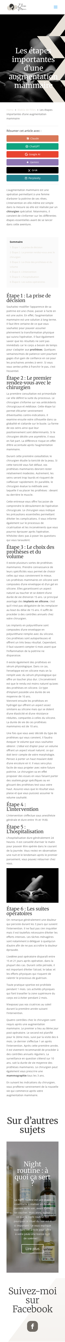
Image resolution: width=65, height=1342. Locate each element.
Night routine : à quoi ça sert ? (33, 1174)
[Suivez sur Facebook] (32, 1326)
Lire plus (32, 1248)
